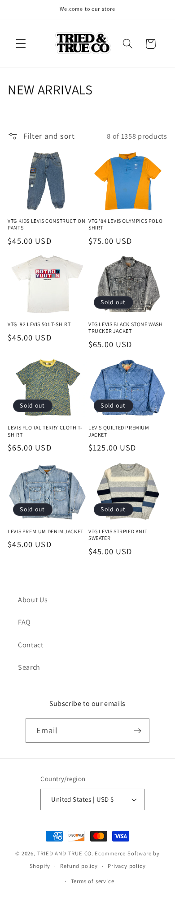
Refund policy (78, 866)
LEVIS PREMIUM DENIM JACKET (45, 531)
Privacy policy (126, 866)
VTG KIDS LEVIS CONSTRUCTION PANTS (46, 224)
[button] (20, 44)
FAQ (24, 622)
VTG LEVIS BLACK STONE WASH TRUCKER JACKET (125, 328)
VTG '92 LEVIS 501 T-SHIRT (39, 324)
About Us (33, 599)
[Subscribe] (138, 730)
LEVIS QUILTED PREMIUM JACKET (118, 431)
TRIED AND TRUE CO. (65, 853)
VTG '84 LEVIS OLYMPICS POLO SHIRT (125, 224)
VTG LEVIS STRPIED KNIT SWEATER (117, 535)
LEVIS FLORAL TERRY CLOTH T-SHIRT (45, 431)
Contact (31, 645)
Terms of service (92, 881)
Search (29, 667)
